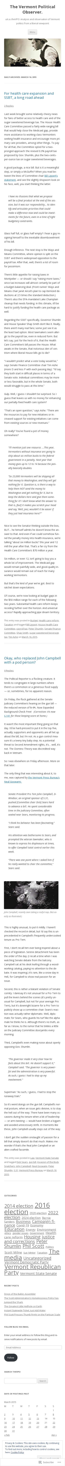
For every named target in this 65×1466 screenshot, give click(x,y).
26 (29, 1426)
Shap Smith (22, 632)
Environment (46, 1230)
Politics (50, 1246)
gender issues (20, 1233)
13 (38, 1418)
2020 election (38, 1213)
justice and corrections (29, 1239)
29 (54, 1426)
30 (5, 1430)
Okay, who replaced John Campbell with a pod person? (32, 660)
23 (5, 1426)
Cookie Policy (17, 1452)
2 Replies (9, 105)
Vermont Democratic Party (27, 1262)
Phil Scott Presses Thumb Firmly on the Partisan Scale (32, 1314)
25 (21, 1426)
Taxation (8, 624)
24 (13, 1426)
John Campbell (23, 1166)
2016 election (27, 1208)
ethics (8, 1233)
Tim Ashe (13, 636)
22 (54, 1422)
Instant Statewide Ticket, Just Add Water (25, 1310)
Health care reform (49, 620)
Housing (32, 1237)
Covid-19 (22, 1225)
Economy (36, 1225)
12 (29, 1418)
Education (14, 1229)
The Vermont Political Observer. (32, 9)
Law (32, 1157)
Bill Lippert (31, 624)
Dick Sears (22, 1162)
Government (37, 1233)
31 (13, 1430)
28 (46, 1426)
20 (38, 1422)
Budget (34, 620)
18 (21, 1422)
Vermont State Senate (47, 1157)
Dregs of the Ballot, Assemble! (20, 1293)
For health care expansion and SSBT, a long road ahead (29, 95)
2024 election (31, 1218)
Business (23, 1221)
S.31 (16, 1170)
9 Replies (9, 670)
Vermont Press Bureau (31, 1170)
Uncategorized (37, 1258)
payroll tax (22, 628)
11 (21, 1418)
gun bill (32, 1162)
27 (38, 1426)
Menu (32, 32)
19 (29, 1422)
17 (13, 1422)
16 (5, 1422)
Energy (31, 1230)
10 (13, 1418)
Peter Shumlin (36, 628)
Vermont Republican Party (32, 1269)
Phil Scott (33, 1245)
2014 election (19, 1206)
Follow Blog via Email (16, 1327)
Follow (10, 1357)
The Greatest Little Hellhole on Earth (23, 1306)
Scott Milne (13, 1252)
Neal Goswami (39, 1166)
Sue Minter (29, 1252)
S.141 (7, 715)
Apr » (54, 1434)
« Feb (7, 1434)
